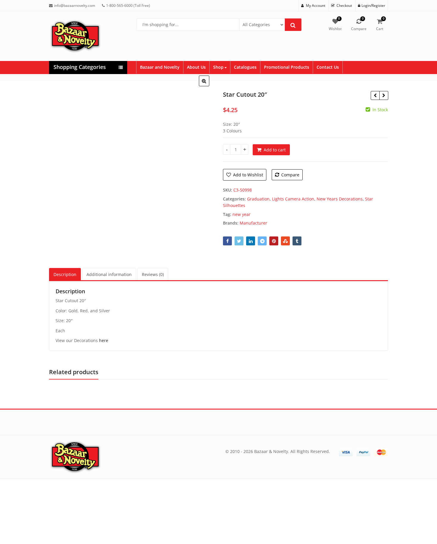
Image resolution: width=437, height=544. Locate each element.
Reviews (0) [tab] (153, 274)
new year (241, 214)
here (103, 340)
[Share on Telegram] (262, 240)
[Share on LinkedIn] (250, 240)
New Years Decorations (340, 199)
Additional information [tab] (109, 274)
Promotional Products (286, 67)
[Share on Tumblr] (297, 240)
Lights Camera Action (293, 199)
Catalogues (245, 67)
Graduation (258, 199)
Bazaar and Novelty (160, 67)
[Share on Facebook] (227, 240)
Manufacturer (253, 223)
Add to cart (275, 150)
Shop (219, 67)
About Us (196, 67)
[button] (209, 85)
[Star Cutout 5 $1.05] (375, 95)
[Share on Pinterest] (273, 240)
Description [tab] (65, 274)
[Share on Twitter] (239, 240)
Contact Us (328, 67)
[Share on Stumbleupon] (285, 240)
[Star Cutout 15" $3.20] (383, 95)
